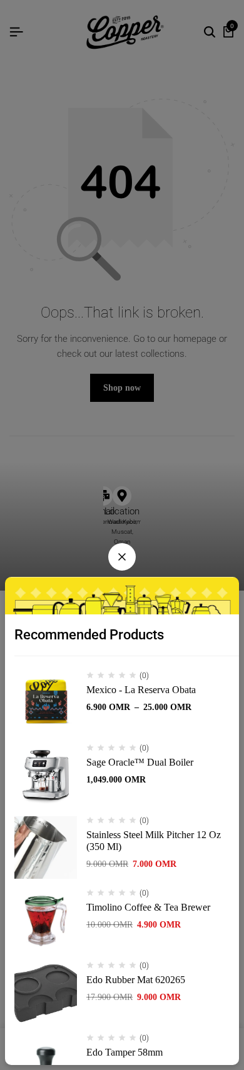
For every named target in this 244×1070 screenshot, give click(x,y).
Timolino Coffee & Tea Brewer (148, 907)
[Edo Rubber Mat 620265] (45, 992)
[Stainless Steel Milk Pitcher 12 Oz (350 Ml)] (45, 847)
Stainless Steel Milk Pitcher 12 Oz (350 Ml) (153, 840)
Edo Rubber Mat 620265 (135, 979)
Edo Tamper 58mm (124, 1052)
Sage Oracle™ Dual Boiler (139, 762)
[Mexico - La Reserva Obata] (45, 702)
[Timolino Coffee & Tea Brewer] (45, 920)
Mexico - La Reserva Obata (141, 689)
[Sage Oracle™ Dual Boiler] (45, 775)
